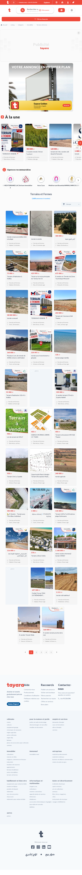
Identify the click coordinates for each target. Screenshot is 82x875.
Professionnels (29, 692)
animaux (54, 791)
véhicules (10, 719)
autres (9, 813)
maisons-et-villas (12, 757)
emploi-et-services (59, 719)
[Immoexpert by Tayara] (62, 2)
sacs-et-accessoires (12, 794)
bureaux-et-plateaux (12, 770)
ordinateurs (33, 789)
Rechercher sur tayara (48, 698)
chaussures (10, 797)
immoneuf (34, 751)
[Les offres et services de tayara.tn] (73, 2)
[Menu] (13, 2)
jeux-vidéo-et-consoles (36, 804)
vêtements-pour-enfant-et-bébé (16, 799)
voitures (9, 725)
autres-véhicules (12, 735)
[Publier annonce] (61, 10)
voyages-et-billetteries (58, 802)
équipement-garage (12, 727)
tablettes (32, 807)
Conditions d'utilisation (31, 695)
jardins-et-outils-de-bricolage (38, 722)
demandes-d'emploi (58, 722)
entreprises (57, 751)
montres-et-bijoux (12, 786)
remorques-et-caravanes (14, 730)
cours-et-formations (58, 725)
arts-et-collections (57, 789)
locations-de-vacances (13, 764)
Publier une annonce (48, 689)
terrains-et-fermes (12, 775)
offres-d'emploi (56, 727)
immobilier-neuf (34, 754)
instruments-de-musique (59, 799)
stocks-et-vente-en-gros (59, 762)
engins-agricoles (11, 732)
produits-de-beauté (12, 789)
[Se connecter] (71, 10)
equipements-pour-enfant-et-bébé (17, 784)
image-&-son (33, 786)
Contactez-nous (29, 689)
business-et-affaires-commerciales (62, 759)
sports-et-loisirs (57, 786)
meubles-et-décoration (36, 727)
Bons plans (44, 704)
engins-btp (10, 737)
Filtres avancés (46, 695)
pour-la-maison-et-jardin (39, 719)
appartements (11, 767)
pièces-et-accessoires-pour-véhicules (18, 743)
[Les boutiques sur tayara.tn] (57, 2)
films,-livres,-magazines (59, 794)
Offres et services (47, 701)
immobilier (11, 751)
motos (9, 722)
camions (9, 745)
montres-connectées (36, 791)
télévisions (33, 797)
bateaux (9, 740)
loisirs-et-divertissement (62, 781)
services (54, 730)
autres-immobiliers (12, 772)
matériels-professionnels (59, 754)
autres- (9, 816)
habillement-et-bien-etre (17, 781)
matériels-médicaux (58, 757)
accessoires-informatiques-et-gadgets (41, 802)
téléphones (33, 799)
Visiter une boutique (48, 692)
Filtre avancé (45, 10)
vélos (54, 797)
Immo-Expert (13, 704)
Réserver (66, 105)
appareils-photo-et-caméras (37, 794)
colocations (10, 754)
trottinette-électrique (58, 784)
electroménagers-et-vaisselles (38, 725)
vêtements (10, 791)
